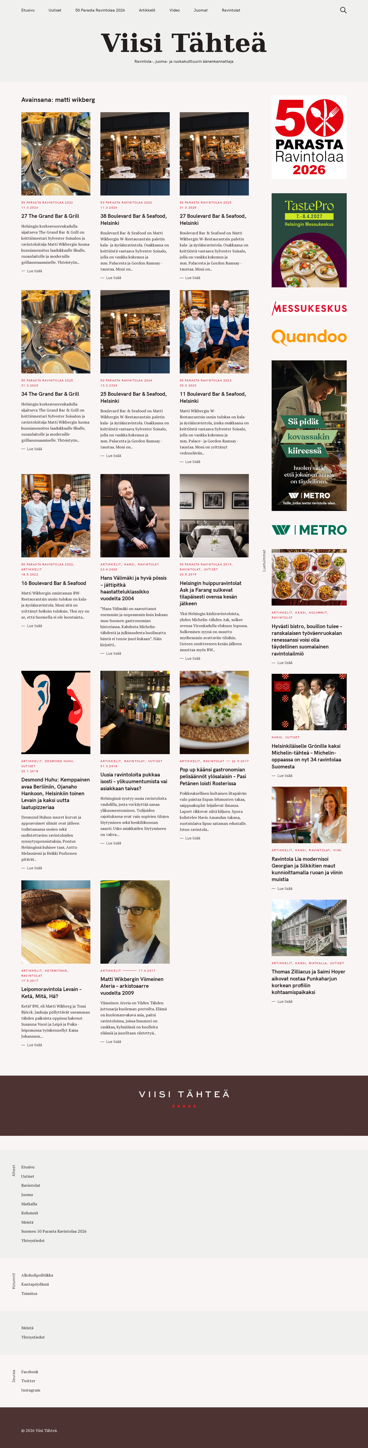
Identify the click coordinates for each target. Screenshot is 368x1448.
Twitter (28, 1381)
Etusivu (28, 10)
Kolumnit (318, 612)
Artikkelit (147, 10)
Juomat (201, 10)
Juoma (27, 1194)
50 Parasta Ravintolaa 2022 (47, 564)
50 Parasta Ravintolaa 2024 (126, 380)
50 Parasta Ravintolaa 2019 (206, 564)
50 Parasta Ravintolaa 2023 (206, 380)
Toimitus (29, 1293)
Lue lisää (34, 271)
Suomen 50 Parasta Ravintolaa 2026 (54, 1231)
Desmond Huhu (59, 761)
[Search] (342, 10)
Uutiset (55, 10)
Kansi (129, 564)
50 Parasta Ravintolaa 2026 (100, 10)
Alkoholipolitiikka (37, 1275)
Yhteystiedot (33, 1240)
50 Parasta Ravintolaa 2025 (206, 202)
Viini (337, 850)
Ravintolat (231, 10)
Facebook (29, 1371)
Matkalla (318, 963)
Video (174, 10)
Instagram (30, 1390)
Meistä (27, 1222)
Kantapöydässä (35, 1284)
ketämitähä (56, 970)
